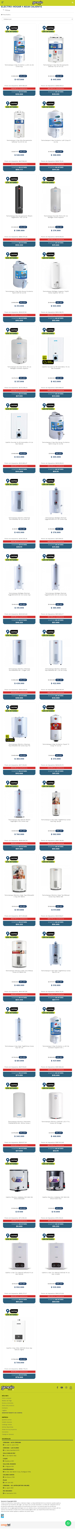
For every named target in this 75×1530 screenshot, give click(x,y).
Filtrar (7, 10)
